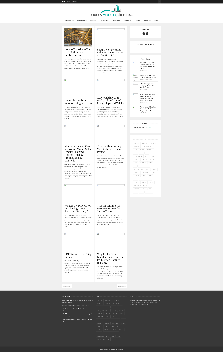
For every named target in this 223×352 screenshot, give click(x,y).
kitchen (153, 172)
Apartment (136, 143)
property (144, 182)
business (136, 146)
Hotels (137, 20)
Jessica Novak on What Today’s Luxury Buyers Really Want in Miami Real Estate (148, 65)
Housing (154, 169)
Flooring (136, 159)
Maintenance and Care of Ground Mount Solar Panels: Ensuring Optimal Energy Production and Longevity (77, 153)
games (135, 162)
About (68, 1)
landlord (136, 175)
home (135, 166)
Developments (69, 20)
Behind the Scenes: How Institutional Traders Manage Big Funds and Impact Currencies (147, 97)
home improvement (144, 166)
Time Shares (147, 20)
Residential (117, 20)
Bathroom (153, 143)
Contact (74, 1)
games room (143, 162)
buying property (146, 146)
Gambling (152, 159)
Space (135, 192)
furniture (144, 159)
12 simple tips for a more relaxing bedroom (78, 102)
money (135, 179)
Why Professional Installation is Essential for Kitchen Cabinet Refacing (110, 258)
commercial (150, 149)
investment (145, 172)
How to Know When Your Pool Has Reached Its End (148, 76)
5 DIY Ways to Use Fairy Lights (77, 255)
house (147, 169)
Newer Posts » (122, 286)
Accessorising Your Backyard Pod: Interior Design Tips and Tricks (110, 100)
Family (146, 156)
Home (63, 1)
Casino (142, 149)
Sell (150, 188)
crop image (149, 127)
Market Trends (82, 20)
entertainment (138, 156)
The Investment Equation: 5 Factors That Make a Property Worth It (148, 109)
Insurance (136, 172)
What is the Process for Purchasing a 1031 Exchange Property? (77, 208)
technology (149, 192)
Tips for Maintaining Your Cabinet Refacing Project (110, 149)
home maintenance (139, 169)
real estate (137, 185)
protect (151, 182)
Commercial (128, 20)
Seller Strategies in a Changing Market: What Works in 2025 (147, 86)
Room (144, 188)
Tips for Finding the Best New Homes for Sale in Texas (108, 208)
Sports (141, 192)
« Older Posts (66, 286)
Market (150, 175)
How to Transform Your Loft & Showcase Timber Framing (78, 52)
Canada (136, 149)
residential (137, 188)
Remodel (145, 185)
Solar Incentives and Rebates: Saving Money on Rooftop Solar (110, 52)
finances (153, 156)
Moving (149, 179)
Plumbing (136, 182)
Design (156, 20)
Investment (93, 20)
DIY (147, 153)
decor (135, 153)
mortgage (142, 179)
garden (150, 162)
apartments (145, 143)
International (105, 20)
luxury (143, 175)
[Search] (159, 1)
